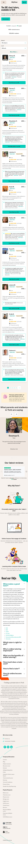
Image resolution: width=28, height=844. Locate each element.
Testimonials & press (8, 778)
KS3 (7, 630)
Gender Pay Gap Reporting (9, 786)
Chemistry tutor (6, 795)
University (8, 639)
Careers (5, 759)
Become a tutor (6, 766)
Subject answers (7, 763)
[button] (12, 57)
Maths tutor (5, 792)
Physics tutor (6, 797)
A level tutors (6, 805)
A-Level (7, 633)
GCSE (7, 631)
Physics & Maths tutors (7, 810)
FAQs (4, 772)
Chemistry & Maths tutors (7, 813)
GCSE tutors (6, 803)
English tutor (6, 801)
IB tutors (5, 807)
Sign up (24, 2)
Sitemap (5, 780)
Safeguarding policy (7, 770)
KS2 (7, 628)
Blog (4, 761)
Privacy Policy (6, 784)
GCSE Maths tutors (7, 817)
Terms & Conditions (7, 782)
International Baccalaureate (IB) (13, 637)
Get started (6, 19)
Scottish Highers (10, 635)
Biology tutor (6, 799)
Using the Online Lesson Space (8, 775)
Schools (5, 768)
